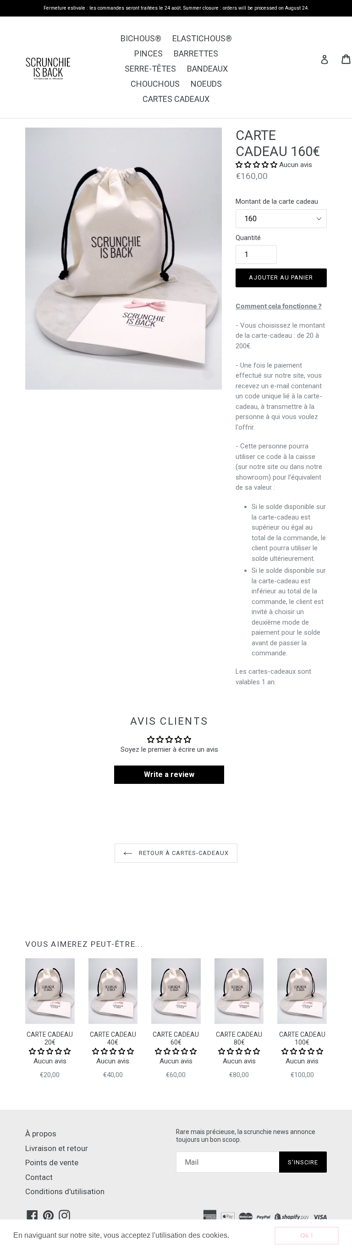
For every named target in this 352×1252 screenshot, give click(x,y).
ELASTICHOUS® (202, 38)
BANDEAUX (207, 68)
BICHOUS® (141, 38)
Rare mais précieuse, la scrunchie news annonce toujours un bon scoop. (245, 1135)
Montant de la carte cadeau (277, 201)
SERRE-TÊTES (150, 68)
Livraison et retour (56, 1148)
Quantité (248, 238)
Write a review (169, 774)
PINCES (148, 53)
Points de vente (51, 1162)
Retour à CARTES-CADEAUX (183, 853)
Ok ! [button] (306, 1235)
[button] (232, 1236)
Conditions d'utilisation (64, 1191)
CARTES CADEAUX (176, 99)
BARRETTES (196, 53)
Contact (39, 1177)
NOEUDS (206, 84)
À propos (40, 1133)
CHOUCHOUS (155, 84)
